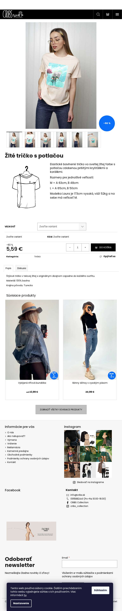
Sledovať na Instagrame (90, 482)
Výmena (12, 440)
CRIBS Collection (79, 502)
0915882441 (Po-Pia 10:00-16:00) (88, 498)
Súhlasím (100, 590)
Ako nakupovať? (16, 436)
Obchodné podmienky (19, 454)
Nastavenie (21, 603)
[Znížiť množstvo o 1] (70, 247)
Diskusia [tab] (21, 268)
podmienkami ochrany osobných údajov (87, 574)
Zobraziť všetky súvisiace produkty (61, 409)
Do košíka (105, 247)
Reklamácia (13, 447)
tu (25, 595)
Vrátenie (12, 443)
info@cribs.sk (78, 495)
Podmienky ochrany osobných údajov (28, 458)
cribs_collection (79, 506)
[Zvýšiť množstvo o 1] (85, 247)
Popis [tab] (8, 268)
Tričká (37, 256)
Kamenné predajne (18, 451)
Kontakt (11, 462)
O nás (10, 432)
